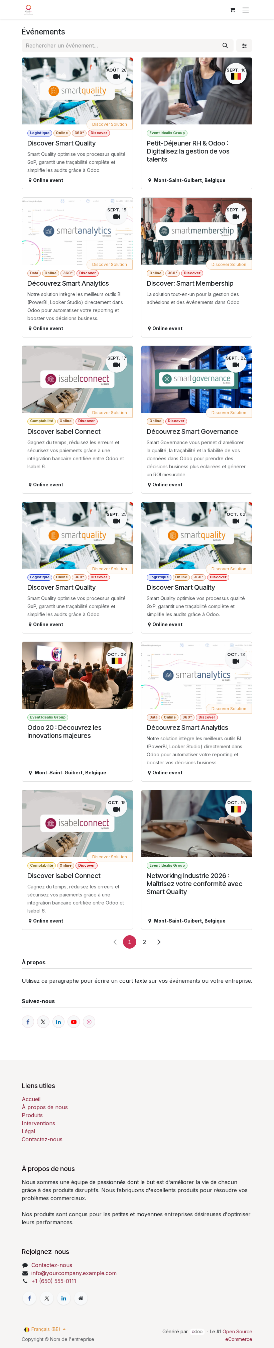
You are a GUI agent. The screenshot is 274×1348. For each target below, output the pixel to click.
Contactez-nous (42, 1139)
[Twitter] (46, 1298)
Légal (28, 1131)
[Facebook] (29, 1298)
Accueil (31, 1099)
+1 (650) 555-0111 (53, 1281)
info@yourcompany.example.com (74, 1273)
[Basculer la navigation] (245, 10)
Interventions (38, 1123)
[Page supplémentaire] (81, 1298)
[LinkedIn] (64, 1298)
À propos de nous (45, 1107)
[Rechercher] (225, 45)
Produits (32, 1115)
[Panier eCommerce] (232, 9)
